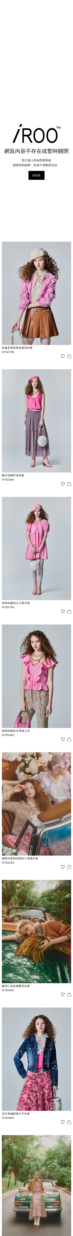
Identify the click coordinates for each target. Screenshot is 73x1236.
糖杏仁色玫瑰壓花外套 (16, 985)
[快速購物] (69, 356)
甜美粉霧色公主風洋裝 (16, 602)
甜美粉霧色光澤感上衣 (16, 730)
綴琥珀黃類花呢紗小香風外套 (20, 858)
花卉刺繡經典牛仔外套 (16, 1113)
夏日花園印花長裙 (13, 475)
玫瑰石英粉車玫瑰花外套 (17, 347)
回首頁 (36, 175)
